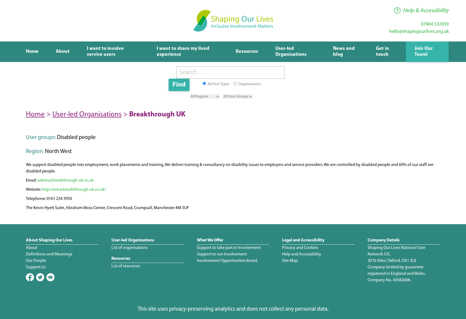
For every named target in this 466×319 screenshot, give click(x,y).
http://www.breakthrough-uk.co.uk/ (74, 190)
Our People (36, 261)
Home (32, 51)
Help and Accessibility (301, 254)
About (63, 51)
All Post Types (218, 84)
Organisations (249, 84)
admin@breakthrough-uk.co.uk (65, 180)
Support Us (36, 267)
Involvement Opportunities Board (227, 261)
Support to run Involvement (222, 254)
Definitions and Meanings (49, 254)
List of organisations (129, 248)
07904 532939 (435, 24)
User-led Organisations (87, 114)
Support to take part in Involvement (229, 248)
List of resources (125, 266)
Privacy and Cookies (300, 248)
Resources (247, 51)
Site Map (290, 261)
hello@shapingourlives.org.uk (419, 31)
